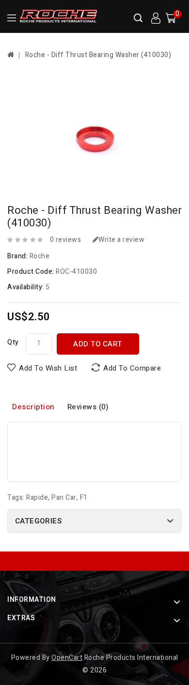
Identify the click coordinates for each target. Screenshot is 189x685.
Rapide (37, 497)
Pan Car (64, 497)
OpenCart (66, 658)
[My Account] (155, 18)
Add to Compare (132, 368)
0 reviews (65, 240)
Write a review (121, 240)
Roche (40, 256)
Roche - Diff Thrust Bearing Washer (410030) (98, 55)
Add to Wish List (48, 368)
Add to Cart (97, 344)
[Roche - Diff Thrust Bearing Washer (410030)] (94, 134)
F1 (84, 497)
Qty (13, 342)
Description (33, 407)
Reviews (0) (88, 407)
